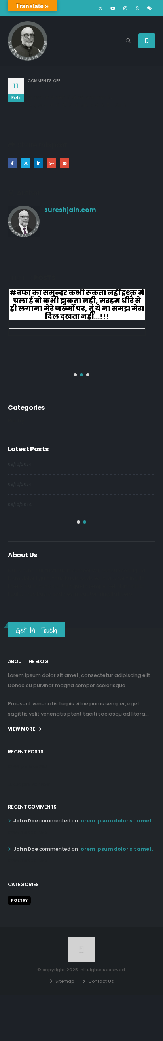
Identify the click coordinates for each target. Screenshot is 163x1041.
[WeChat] (149, 8)
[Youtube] (112, 8)
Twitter (25, 163)
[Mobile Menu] (146, 40)
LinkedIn (38, 163)
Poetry (16, 420)
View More (22, 729)
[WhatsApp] (137, 8)
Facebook (12, 163)
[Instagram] (125, 8)
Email (64, 163)
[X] (100, 8)
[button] (128, 41)
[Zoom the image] (82, 941)
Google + (51, 163)
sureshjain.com (70, 210)
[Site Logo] (27, 41)
